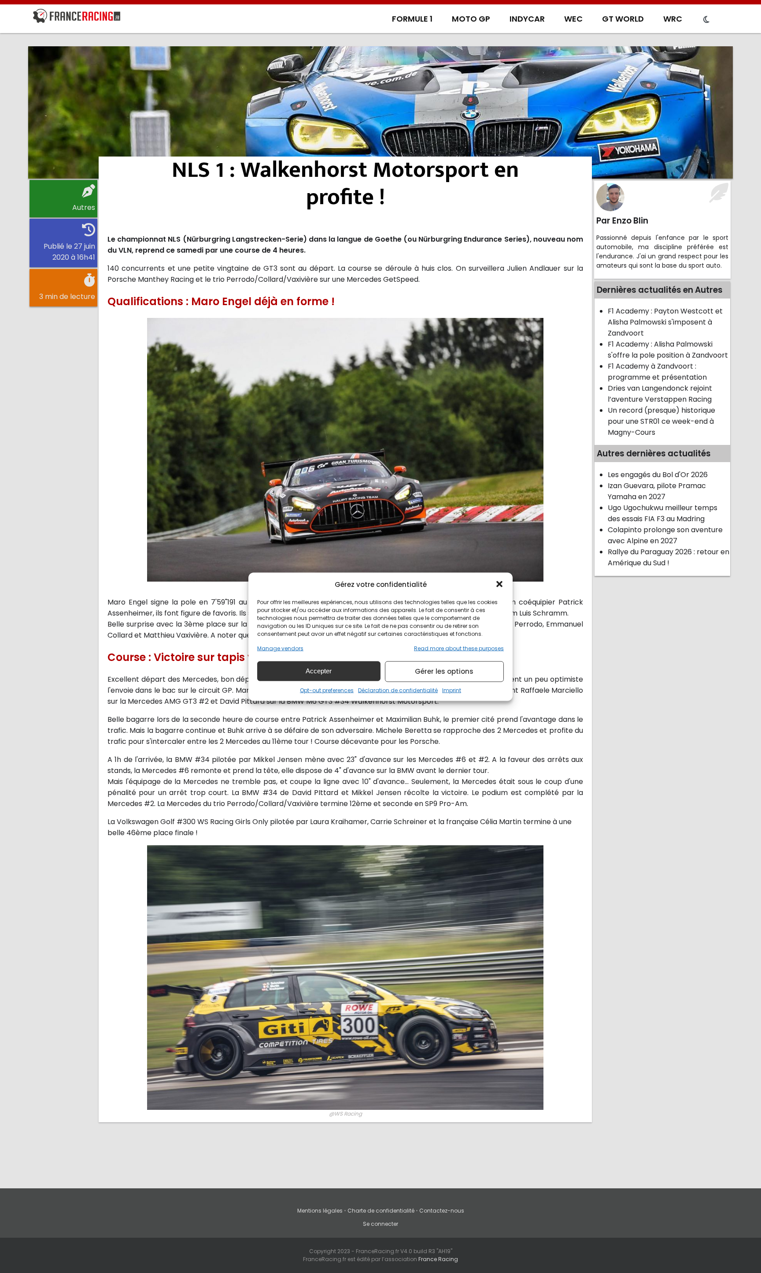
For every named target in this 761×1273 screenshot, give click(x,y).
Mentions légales (320, 1210)
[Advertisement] (380, 112)
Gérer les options (444, 671)
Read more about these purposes (459, 648)
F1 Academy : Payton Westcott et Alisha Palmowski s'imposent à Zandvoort (665, 322)
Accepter (319, 671)
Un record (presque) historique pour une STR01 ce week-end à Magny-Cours (661, 421)
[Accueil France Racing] (76, 17)
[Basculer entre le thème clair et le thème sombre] (706, 20)
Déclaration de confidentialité (398, 690)
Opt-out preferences (327, 690)
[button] (499, 584)
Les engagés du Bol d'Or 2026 (658, 475)
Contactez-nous (441, 1210)
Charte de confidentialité (380, 1210)
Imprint (451, 690)
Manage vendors (280, 648)
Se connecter (380, 1224)
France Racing (438, 1259)
